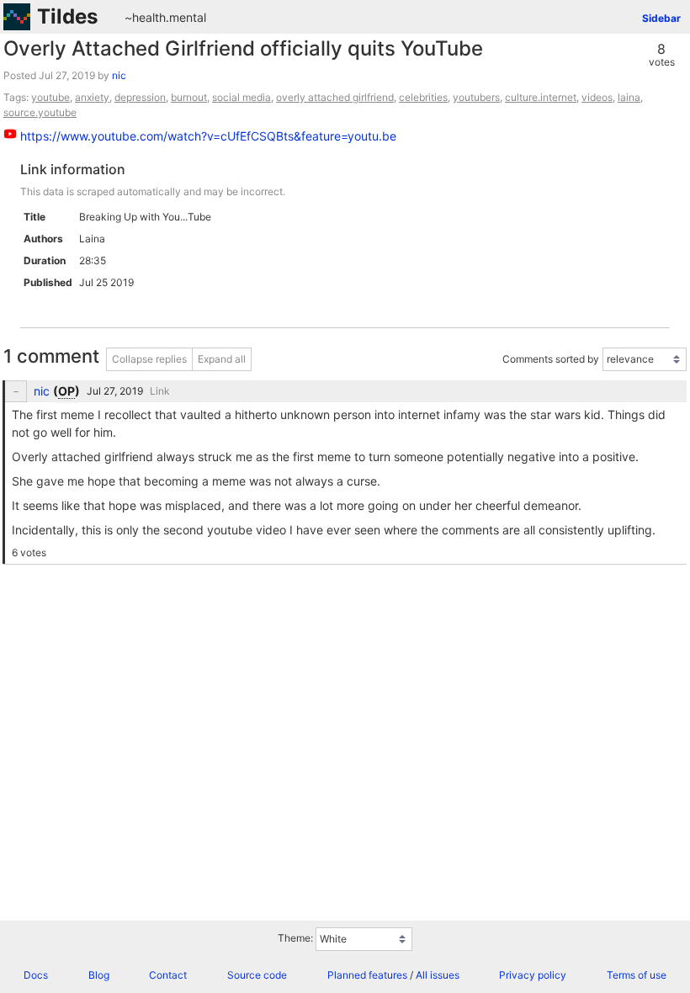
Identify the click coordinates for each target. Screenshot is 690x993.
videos (597, 97)
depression (140, 97)
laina (629, 97)
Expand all (222, 359)
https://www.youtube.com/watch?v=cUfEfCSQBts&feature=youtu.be (208, 136)
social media (241, 97)
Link (160, 391)
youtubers (476, 97)
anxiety (92, 97)
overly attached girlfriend (335, 97)
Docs (36, 975)
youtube (50, 97)
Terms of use (636, 975)
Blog (98, 975)
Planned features (367, 975)
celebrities (423, 97)
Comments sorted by (550, 359)
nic (119, 75)
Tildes (67, 16)
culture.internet (540, 97)
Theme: (295, 938)
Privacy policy (532, 975)
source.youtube (40, 112)
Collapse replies (149, 359)
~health (145, 17)
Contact (168, 975)
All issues (437, 975)
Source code (257, 975)
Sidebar (661, 18)
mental (187, 17)
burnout (189, 97)
